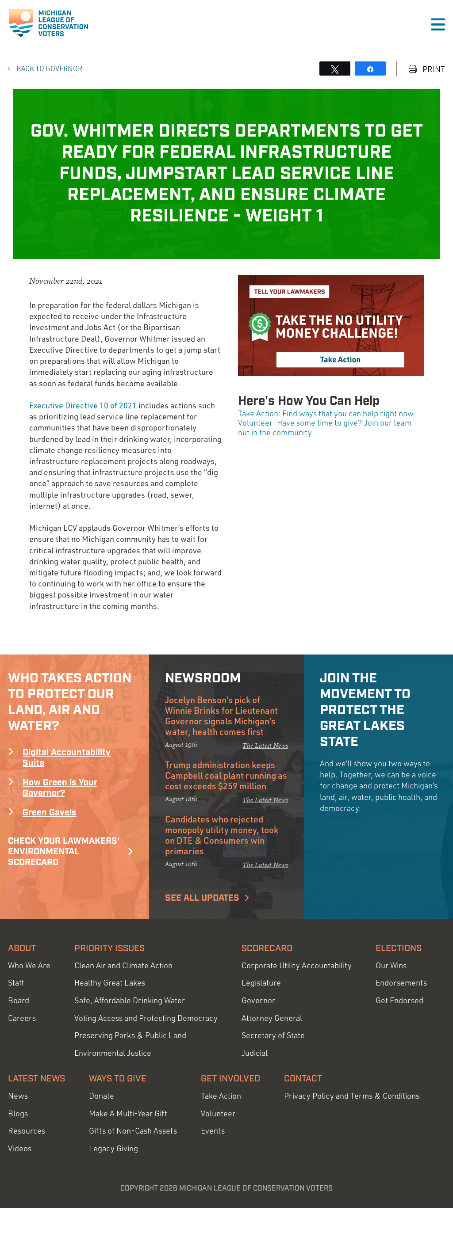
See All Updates (202, 898)
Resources (26, 1130)
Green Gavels (50, 812)
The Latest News (265, 745)
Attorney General (272, 1018)
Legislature (261, 982)
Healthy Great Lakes (109, 982)
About (22, 948)
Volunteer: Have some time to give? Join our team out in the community (324, 427)
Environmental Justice (112, 1053)
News (18, 1095)
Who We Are (29, 965)
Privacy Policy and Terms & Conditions (351, 1095)
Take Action (221, 1095)
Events (213, 1130)
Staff (16, 982)
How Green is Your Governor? (60, 788)
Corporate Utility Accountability (297, 965)
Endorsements (401, 982)
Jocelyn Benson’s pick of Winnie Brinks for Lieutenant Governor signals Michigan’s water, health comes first (221, 715)
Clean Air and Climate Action (123, 965)
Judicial (255, 1053)
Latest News (36, 1078)
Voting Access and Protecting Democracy (146, 1018)
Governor (258, 1000)
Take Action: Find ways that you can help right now (326, 413)
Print (433, 69)
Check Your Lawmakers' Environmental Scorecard (63, 852)
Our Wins (391, 965)
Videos (19, 1148)
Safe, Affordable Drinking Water (129, 1000)
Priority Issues (109, 948)
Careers (22, 1018)
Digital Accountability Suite (67, 758)
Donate (101, 1095)
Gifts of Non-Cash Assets (133, 1130)
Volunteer (218, 1113)
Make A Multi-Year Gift (128, 1113)
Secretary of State (273, 1035)
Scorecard (267, 948)
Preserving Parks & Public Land (130, 1035)
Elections (399, 948)
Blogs (18, 1113)
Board (18, 1000)
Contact (303, 1078)
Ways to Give (117, 1078)
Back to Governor (48, 68)
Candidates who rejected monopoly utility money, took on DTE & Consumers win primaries (221, 834)
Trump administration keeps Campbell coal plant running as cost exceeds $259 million (226, 775)
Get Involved (230, 1078)
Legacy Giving (113, 1148)
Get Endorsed (399, 1000)
